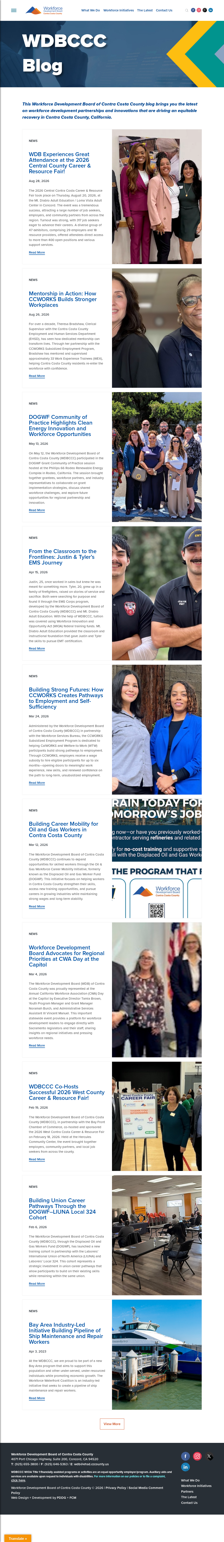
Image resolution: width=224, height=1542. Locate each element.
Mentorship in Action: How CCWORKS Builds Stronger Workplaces (63, 299)
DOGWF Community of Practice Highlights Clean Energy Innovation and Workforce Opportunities (61, 425)
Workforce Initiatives (118, 10)
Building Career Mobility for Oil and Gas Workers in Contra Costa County (63, 829)
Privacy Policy (116, 1487)
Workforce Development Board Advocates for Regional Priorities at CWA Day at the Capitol (66, 956)
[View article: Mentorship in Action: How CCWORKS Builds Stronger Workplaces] (157, 328)
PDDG (61, 1497)
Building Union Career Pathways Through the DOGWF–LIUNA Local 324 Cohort (62, 1209)
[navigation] (13, 10)
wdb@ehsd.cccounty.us (91, 1464)
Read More (37, 252)
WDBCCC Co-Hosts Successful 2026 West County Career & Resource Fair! (67, 1092)
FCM (73, 1497)
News (33, 141)
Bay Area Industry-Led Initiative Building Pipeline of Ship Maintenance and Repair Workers (66, 1333)
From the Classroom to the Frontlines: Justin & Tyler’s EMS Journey (62, 557)
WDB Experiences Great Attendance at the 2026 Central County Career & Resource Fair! (60, 162)
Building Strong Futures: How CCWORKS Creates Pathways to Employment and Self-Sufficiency (66, 698)
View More (112, 1423)
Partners (187, 1491)
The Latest (145, 10)
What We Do (90, 10)
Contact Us (164, 10)
